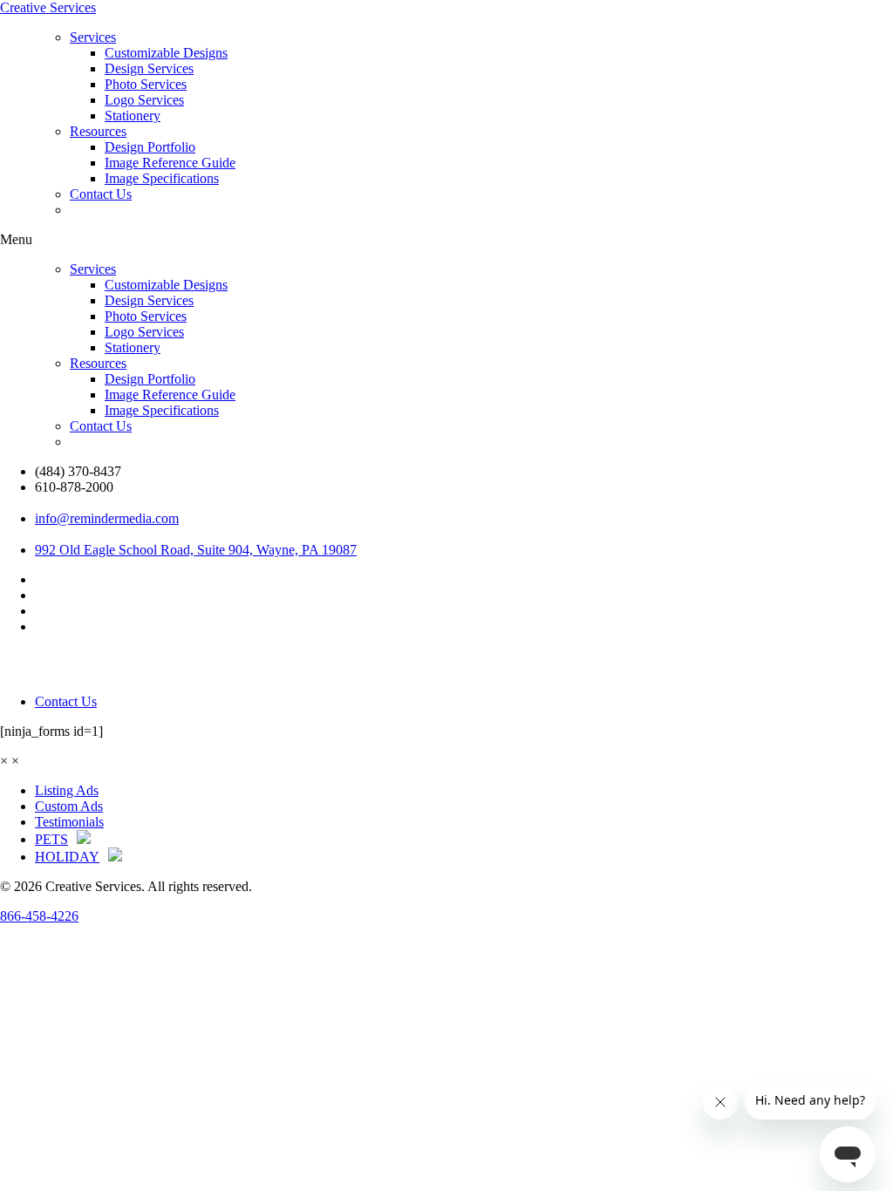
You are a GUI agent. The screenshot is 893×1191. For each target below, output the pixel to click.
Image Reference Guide (170, 162)
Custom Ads (69, 806)
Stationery (132, 115)
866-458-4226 (39, 916)
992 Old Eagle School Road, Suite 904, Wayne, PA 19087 (196, 549)
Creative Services (48, 7)
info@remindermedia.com (107, 518)
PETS (51, 839)
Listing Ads (67, 790)
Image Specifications (162, 178)
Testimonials (69, 821)
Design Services (149, 68)
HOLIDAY (67, 856)
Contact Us (101, 194)
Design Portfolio (150, 147)
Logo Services (144, 99)
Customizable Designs (166, 52)
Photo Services (146, 84)
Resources (98, 131)
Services (93, 37)
